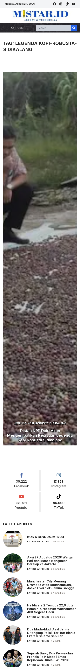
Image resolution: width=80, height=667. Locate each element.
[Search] (74, 28)
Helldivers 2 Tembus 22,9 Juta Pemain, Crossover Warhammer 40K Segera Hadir (51, 608)
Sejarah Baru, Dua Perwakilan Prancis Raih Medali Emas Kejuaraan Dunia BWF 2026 (50, 656)
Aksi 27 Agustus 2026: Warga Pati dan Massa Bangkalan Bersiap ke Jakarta (50, 560)
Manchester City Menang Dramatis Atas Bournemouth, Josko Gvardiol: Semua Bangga (51, 584)
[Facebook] (54, 4)
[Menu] (6, 28)
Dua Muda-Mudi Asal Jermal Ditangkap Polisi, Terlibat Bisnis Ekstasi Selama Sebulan (51, 632)
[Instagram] (61, 4)
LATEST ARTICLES (38, 541)
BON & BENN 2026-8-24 (45, 537)
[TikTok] (67, 4)
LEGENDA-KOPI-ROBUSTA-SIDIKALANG (40, 423)
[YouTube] (73, 4)
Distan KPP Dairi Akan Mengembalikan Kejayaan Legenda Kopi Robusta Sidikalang (40, 435)
